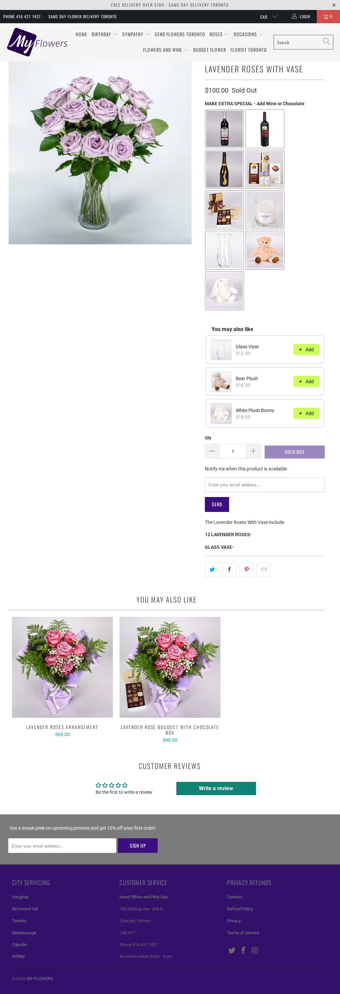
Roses (217, 34)
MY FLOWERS (40, 978)
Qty (208, 437)
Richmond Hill (25, 908)
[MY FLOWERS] (37, 42)
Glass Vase (247, 346)
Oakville (19, 944)
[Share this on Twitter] (212, 570)
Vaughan (20, 896)
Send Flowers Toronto (180, 34)
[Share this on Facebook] (229, 570)
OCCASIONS (246, 34)
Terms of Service (243, 932)
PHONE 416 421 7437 (22, 16)
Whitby (18, 956)
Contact (234, 896)
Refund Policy (240, 908)
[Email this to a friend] (264, 570)
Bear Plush (247, 378)
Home (81, 34)
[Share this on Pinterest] (246, 570)
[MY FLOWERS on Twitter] (232, 951)
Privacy (234, 920)
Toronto (19, 920)
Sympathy (133, 34)
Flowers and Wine (163, 49)
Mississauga (24, 932)
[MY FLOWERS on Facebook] (244, 951)
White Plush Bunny (255, 410)
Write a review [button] (216, 788)
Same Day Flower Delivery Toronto (82, 16)
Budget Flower (209, 49)
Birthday (102, 34)
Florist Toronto (248, 49)
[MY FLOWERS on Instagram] (255, 951)
